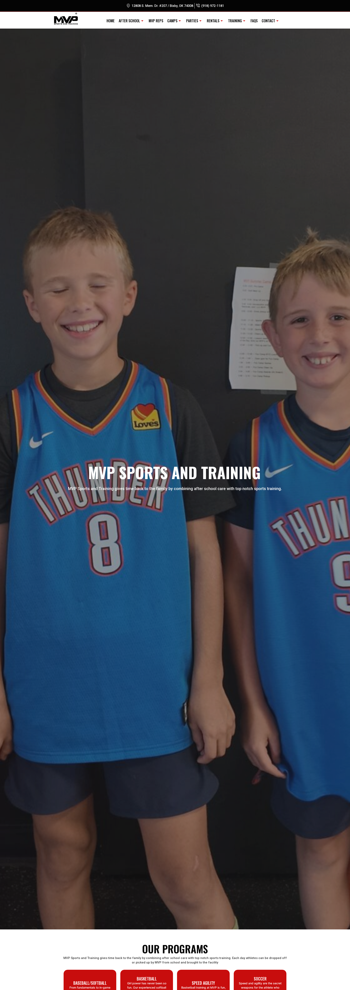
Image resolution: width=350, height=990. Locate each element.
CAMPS (172, 20)
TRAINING (235, 20)
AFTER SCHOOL (129, 20)
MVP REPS (156, 20)
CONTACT (268, 20)
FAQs (254, 20)
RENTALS (213, 20)
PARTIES (192, 20)
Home (111, 20)
